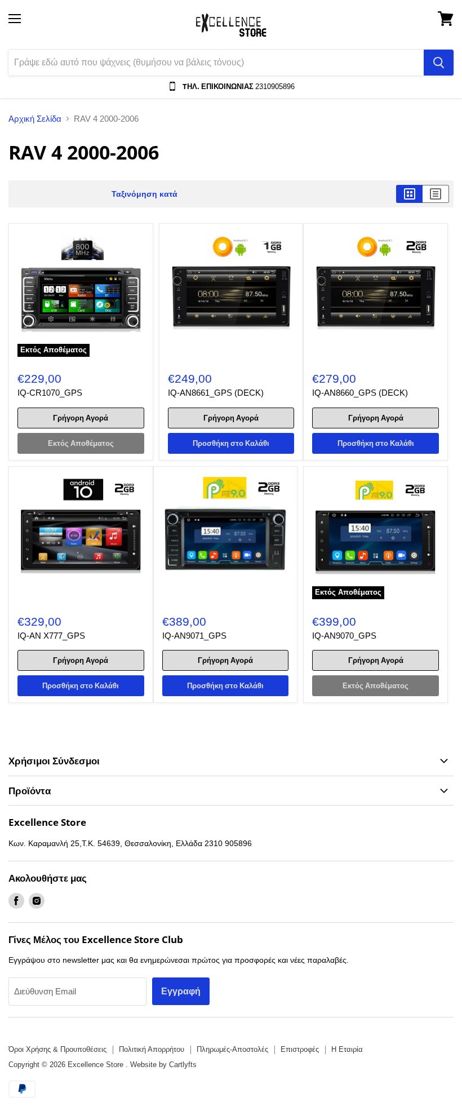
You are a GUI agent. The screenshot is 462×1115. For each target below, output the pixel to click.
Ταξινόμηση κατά (144, 193)
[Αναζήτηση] (439, 63)
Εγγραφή (181, 991)
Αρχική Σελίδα (34, 118)
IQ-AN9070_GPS (344, 635)
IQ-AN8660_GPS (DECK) (360, 392)
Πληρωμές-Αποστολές (232, 1049)
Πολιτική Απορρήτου (151, 1049)
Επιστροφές (300, 1049)
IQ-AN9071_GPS (194, 635)
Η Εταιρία (347, 1049)
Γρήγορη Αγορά (80, 418)
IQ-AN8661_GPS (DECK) (216, 392)
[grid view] (409, 194)
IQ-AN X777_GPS (51, 635)
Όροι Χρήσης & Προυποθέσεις (57, 1049)
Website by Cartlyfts (163, 1064)
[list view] (436, 194)
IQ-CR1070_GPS (49, 392)
